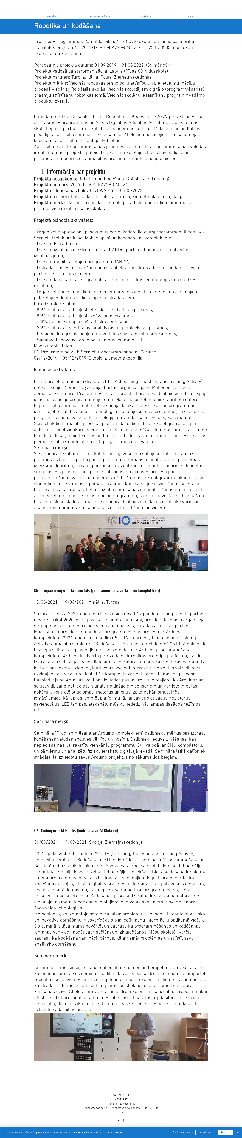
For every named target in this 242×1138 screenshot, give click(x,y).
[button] (121, 542)
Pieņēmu (225, 1132)
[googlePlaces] (118, 1120)
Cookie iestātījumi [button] (183, 1132)
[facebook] (124, 1120)
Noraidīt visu (205, 1132)
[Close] (238, 1132)
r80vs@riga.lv (126, 1104)
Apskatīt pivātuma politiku (107, 1132)
